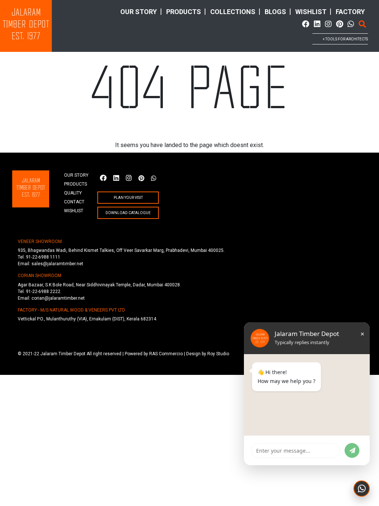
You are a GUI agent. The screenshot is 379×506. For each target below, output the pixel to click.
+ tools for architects (345, 39)
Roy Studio (218, 353)
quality (73, 193)
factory (350, 12)
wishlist (310, 12)
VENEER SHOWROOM (40, 241)
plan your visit (128, 198)
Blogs (275, 12)
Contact (74, 201)
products (183, 12)
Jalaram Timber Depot (62, 353)
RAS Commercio (166, 353)
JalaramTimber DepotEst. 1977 (26, 25)
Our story (138, 12)
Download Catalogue (128, 213)
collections (232, 12)
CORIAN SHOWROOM (39, 275)
